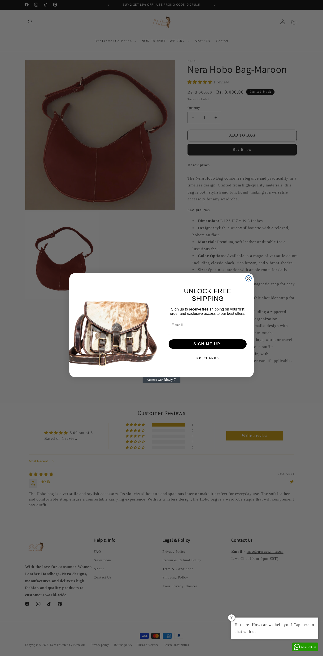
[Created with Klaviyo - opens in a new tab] (161, 380)
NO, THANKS (207, 358)
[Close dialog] (248, 278)
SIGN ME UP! (207, 344)
